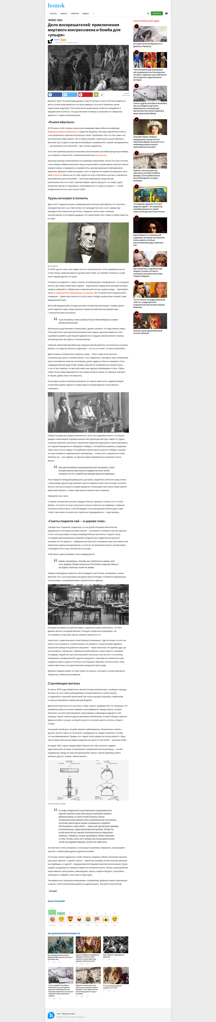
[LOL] (79, 919)
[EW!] (114, 919)
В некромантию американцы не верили (73, 293)
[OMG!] (105, 919)
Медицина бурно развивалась (63, 131)
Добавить (157, 13)
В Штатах (57, 175)
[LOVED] (70, 919)
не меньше (101, 155)
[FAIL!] (96, 919)
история (53, 891)
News (60, 20)
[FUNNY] (88, 919)
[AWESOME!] (52, 919)
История (52, 20)
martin (57, 39)
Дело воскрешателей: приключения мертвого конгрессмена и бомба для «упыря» (84, 29)
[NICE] (61, 919)
